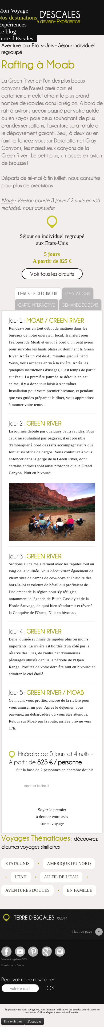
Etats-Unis (17, 863)
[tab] (38, 293)
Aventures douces (27, 890)
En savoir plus (13, 1021)
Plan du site (7, 965)
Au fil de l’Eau (61, 877)
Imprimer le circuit (36, 785)
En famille (79, 890)
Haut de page (82, 931)
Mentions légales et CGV (14, 959)
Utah (21, 877)
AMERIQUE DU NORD (69, 863)
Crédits (20, 965)
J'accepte (34, 1021)
